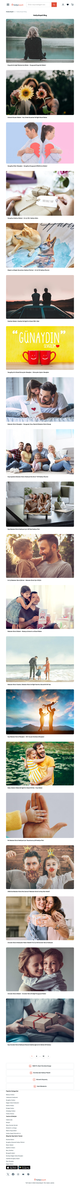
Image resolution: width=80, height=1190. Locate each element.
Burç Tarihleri (9, 1150)
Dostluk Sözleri (10, 1139)
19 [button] (43, 1056)
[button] (48, 1056)
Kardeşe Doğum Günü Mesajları (14, 1156)
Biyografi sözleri (10, 1153)
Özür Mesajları (10, 1161)
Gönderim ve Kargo (11, 1128)
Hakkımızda (9, 1119)
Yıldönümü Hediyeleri (12, 1097)
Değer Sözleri (9, 1164)
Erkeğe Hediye (10, 1108)
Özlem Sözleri (9, 1145)
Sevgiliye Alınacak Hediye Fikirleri (15, 1142)
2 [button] (36, 1056)
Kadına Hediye (10, 1105)
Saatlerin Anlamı (10, 1147)
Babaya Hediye (10, 1094)
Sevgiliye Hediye (10, 1100)
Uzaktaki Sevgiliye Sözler (13, 1158)
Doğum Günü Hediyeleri (12, 1103)
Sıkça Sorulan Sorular (12, 1125)
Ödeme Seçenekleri (11, 1130)
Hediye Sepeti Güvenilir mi (13, 1133)
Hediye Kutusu (10, 1113)
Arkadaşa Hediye (10, 1111)
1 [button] (31, 1056)
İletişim (8, 1122)
